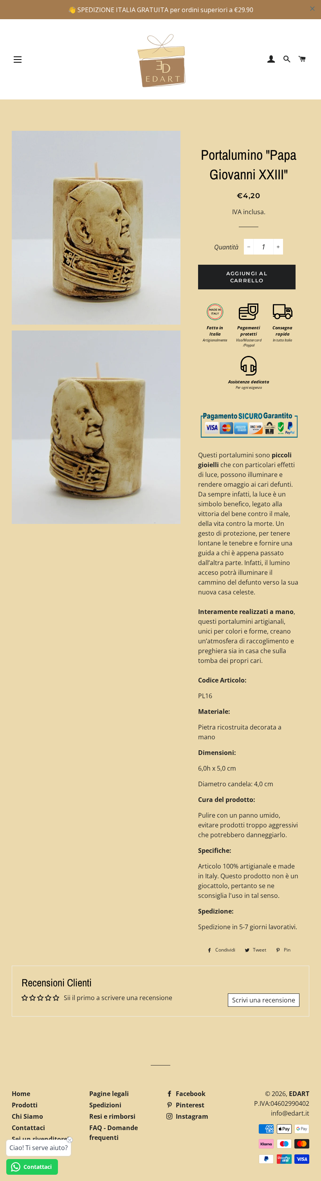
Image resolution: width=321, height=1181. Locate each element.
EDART (299, 1093)
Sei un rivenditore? (41, 1139)
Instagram (191, 1116)
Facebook (190, 1093)
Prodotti (25, 1105)
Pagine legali (109, 1093)
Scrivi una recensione (263, 1000)
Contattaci (28, 1127)
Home (21, 1093)
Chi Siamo (27, 1116)
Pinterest (189, 1105)
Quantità (226, 247)
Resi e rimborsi (112, 1116)
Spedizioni (105, 1105)
